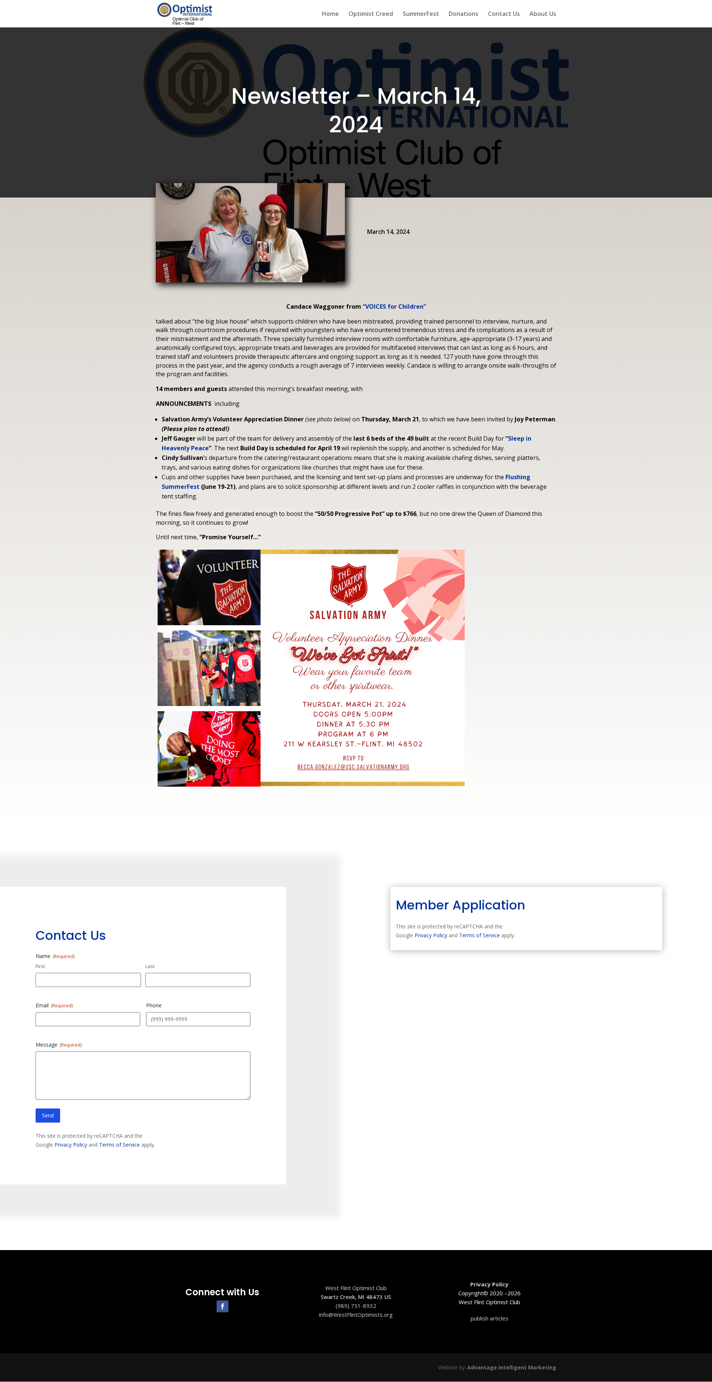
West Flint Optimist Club (356, 1288)
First (40, 966)
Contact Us (504, 14)
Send (48, 1115)
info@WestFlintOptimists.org (356, 1314)
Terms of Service (119, 1144)
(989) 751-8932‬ (356, 1305)
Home (330, 14)
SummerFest (421, 14)
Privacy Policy (71, 1144)
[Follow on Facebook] (222, 1306)
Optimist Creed (371, 14)
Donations (463, 14)
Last (150, 966)
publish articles (489, 1318)
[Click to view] (311, 786)
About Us (543, 14)
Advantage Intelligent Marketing (511, 1367)
